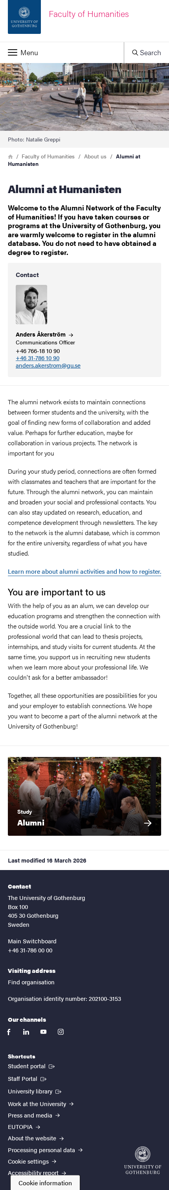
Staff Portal (28, 1078)
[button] (62, 52)
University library (35, 1090)
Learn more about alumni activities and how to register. (84, 571)
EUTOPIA (21, 1126)
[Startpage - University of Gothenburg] (142, 1160)
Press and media (31, 1115)
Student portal (32, 1065)
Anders (41, 334)
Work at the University (38, 1103)
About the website (33, 1138)
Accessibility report (34, 1172)
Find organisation (31, 982)
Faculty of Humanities (48, 156)
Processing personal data (42, 1149)
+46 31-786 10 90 (37, 358)
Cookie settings (29, 1161)
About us (95, 156)
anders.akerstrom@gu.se (48, 365)
